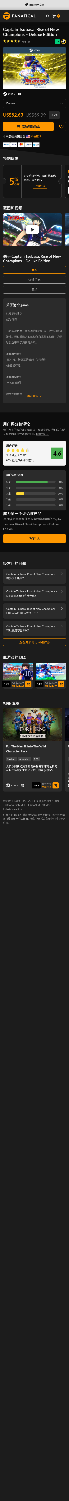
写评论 (34, 538)
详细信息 (34, 279)
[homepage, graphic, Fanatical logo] (19, 16)
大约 (34, 270)
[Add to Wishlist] (61, 126)
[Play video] (32, 229)
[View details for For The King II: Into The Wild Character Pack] (32, 724)
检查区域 (36, 136)
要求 (34, 289)
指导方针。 (42, 434)
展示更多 (32, 396)
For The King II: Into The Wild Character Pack (26, 748)
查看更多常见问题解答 (34, 642)
